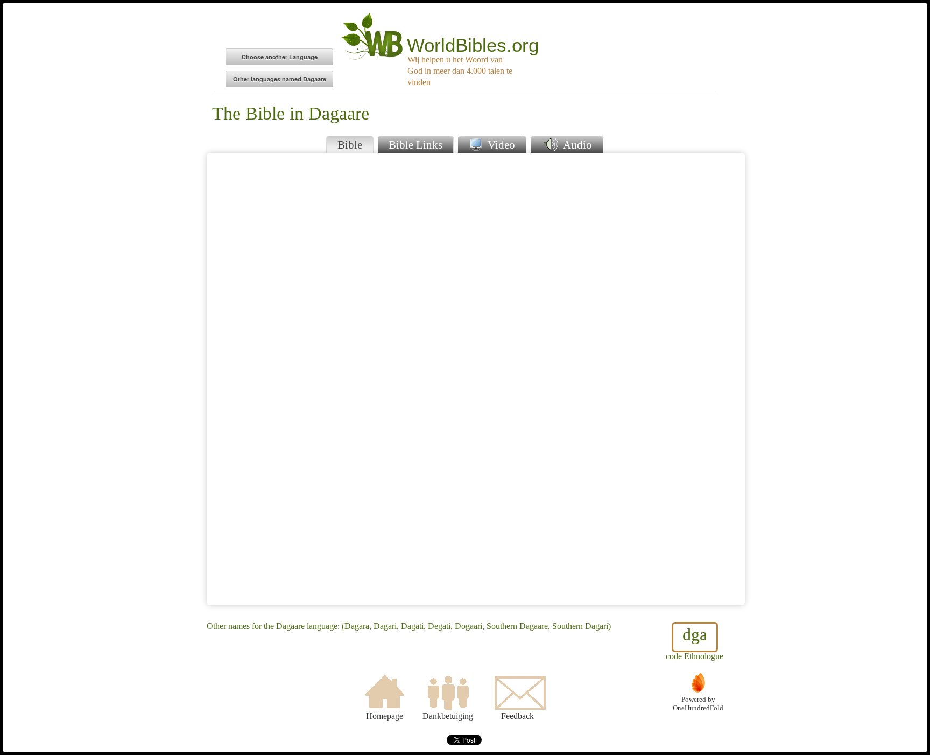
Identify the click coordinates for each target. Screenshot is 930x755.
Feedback (517, 716)
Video (500, 144)
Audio (576, 144)
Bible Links (415, 144)
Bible (349, 144)
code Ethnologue (694, 643)
